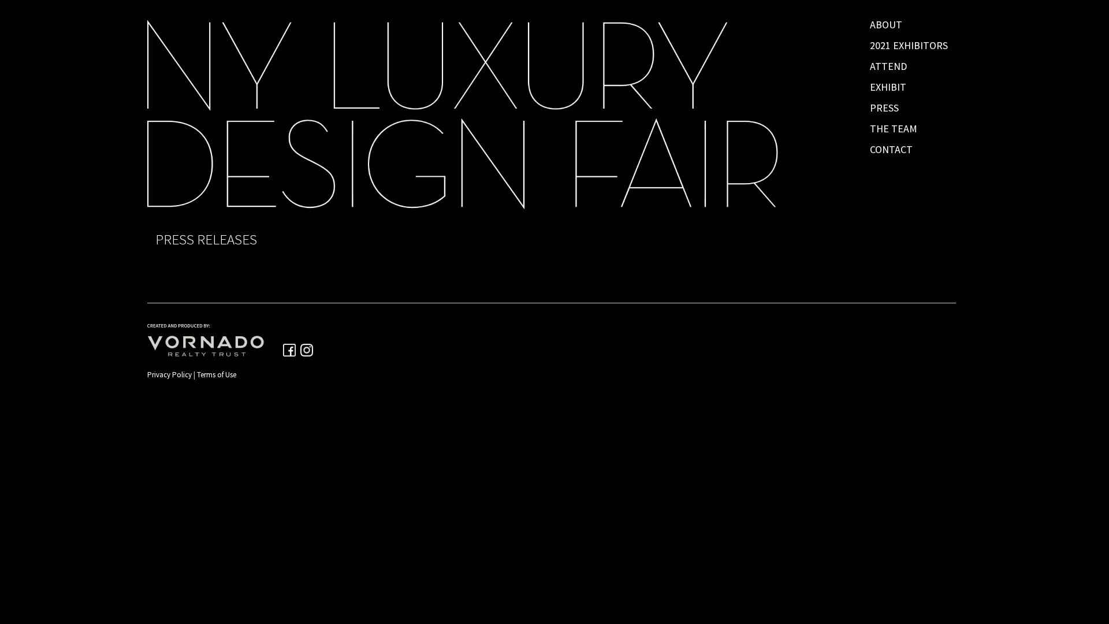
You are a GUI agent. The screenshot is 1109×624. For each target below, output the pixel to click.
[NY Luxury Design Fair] (551, 114)
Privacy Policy (169, 375)
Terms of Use (216, 375)
